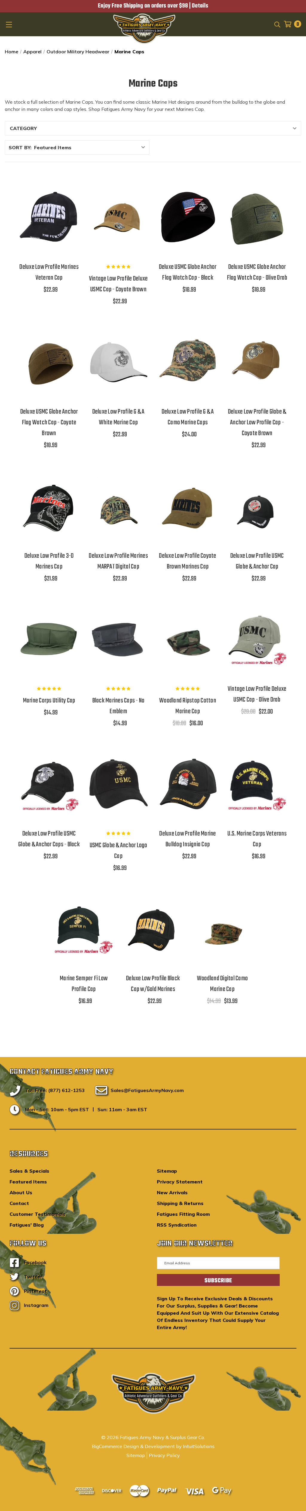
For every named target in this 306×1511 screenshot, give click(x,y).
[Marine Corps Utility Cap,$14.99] (49, 639)
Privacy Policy (164, 1455)
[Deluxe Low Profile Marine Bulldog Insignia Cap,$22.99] (187, 784)
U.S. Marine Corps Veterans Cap (257, 839)
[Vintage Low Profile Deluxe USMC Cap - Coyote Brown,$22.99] (118, 217)
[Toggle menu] (9, 24)
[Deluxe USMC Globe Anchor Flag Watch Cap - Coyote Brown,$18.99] (49, 362)
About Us (21, 1192)
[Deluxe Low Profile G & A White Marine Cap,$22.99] (118, 362)
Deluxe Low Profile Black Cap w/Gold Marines (153, 983)
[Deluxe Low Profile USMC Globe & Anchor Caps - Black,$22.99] (49, 784)
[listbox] (91, 147)
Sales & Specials (29, 1171)
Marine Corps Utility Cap (49, 701)
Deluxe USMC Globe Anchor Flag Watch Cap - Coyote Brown (49, 422)
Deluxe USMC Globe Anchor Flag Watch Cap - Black (188, 272)
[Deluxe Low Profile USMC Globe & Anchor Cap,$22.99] (257, 506)
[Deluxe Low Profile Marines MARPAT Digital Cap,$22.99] (118, 506)
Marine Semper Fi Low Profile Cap (84, 983)
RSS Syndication (177, 1225)
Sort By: (20, 147)
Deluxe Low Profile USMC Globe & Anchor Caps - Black (49, 839)
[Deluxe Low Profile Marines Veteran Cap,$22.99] (49, 217)
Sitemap (167, 1171)
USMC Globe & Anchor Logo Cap (118, 850)
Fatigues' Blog (27, 1225)
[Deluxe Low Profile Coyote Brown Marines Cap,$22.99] (187, 506)
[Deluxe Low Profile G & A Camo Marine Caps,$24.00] (187, 362)
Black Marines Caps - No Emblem (118, 706)
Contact (19, 1203)
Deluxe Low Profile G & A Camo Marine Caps (188, 417)
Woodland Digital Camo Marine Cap (222, 983)
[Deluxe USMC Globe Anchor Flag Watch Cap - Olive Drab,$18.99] (257, 217)
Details (200, 5)
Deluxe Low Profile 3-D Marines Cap (49, 561)
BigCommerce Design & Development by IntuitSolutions (153, 1446)
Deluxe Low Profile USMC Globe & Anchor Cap (257, 561)
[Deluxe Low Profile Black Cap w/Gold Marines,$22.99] (153, 929)
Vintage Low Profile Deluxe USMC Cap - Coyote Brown (118, 284)
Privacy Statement (180, 1182)
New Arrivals (172, 1192)
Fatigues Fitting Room (183, 1214)
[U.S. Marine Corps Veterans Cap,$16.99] (257, 784)
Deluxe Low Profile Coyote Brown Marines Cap (187, 561)
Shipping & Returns (180, 1203)
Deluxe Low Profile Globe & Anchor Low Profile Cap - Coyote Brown (257, 422)
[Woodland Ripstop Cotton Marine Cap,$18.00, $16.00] (187, 639)
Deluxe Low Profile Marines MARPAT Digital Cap (118, 561)
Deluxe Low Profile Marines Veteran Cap (49, 272)
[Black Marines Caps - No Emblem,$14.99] (118, 639)
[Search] (276, 24)
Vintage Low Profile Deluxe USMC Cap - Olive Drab (257, 694)
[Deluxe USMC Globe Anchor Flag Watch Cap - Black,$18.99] (187, 217)
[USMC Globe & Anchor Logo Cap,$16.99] (118, 784)
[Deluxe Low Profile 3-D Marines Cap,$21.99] (49, 506)
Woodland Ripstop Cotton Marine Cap (187, 706)
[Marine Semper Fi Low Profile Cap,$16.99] (83, 929)
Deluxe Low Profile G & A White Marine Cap (118, 417)
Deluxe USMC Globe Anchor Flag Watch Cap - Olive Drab (257, 272)
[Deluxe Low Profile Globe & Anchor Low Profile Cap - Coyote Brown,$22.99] (257, 362)
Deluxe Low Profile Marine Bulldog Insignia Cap (187, 839)
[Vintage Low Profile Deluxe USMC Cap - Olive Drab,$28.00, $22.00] (257, 639)
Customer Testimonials (37, 1214)
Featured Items (28, 1182)
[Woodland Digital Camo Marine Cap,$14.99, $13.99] (222, 929)
